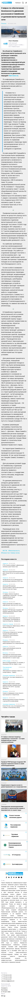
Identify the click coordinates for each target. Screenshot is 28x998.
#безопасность (14, 551)
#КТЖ (5, 551)
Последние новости (9, 559)
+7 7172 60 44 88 (6, 977)
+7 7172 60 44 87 (6, 979)
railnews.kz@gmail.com (7, 981)
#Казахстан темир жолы (10, 553)
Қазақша (18, 2)
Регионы (3, 23)
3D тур (3, 996)
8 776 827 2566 (5, 992)
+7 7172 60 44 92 (6, 975)
